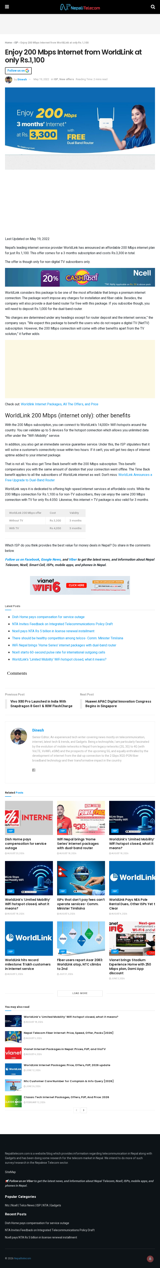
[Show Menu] (7, 7)
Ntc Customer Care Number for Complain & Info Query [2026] (69, 1081)
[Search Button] (153, 7)
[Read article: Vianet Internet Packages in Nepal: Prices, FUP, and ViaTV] (13, 1053)
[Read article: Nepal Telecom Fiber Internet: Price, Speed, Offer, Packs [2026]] (13, 1037)
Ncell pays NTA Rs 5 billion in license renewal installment (53, 631)
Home (8, 43)
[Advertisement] (80, 23)
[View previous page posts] (76, 1110)
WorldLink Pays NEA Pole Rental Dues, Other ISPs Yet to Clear (133, 904)
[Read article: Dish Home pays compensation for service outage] (29, 818)
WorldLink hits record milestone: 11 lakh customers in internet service (28, 964)
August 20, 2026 (15, 853)
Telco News (27, 1205)
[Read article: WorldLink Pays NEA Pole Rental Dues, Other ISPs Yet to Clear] (133, 878)
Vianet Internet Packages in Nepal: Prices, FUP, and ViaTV (65, 1049)
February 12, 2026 (35, 1102)
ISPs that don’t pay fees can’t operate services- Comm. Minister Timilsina (81, 904)
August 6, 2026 (67, 913)
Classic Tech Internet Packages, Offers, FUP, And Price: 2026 (66, 1097)
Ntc (7, 1205)
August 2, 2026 (15, 974)
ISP (16, 43)
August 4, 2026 (119, 913)
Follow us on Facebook (22, 559)
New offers (66, 79)
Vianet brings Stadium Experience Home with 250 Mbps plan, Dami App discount (130, 966)
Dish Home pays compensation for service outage (48, 617)
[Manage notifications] (150, 1259)
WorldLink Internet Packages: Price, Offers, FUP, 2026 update (67, 1065)
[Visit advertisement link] (80, 277)
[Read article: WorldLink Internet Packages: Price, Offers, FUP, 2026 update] (13, 1069)
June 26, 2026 (33, 1086)
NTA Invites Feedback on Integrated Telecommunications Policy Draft (62, 624)
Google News (51, 559)
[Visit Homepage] (80, 7)
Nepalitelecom (22, 1258)
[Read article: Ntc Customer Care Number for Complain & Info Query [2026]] (13, 1085)
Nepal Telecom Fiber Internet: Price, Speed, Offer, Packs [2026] (69, 1033)
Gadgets (55, 1205)
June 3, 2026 (118, 978)
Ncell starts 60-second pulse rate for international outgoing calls (58, 652)
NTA (45, 1205)
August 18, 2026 (67, 853)
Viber (73, 559)
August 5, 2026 (34, 1038)
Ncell (14, 1205)
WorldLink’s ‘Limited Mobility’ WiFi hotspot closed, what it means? (59, 659)
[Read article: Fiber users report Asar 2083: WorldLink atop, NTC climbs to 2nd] (81, 938)
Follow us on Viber (21, 1181)
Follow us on (16, 71)
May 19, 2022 (41, 79)
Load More (80, 993)
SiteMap (10, 1172)
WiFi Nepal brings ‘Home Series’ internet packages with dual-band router (64, 645)
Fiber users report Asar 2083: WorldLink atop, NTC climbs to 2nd (80, 964)
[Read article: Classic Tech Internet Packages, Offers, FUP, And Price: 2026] (13, 1101)
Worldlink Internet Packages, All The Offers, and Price (59, 404)
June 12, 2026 (33, 1070)
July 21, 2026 (66, 974)
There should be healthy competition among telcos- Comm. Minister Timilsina (67, 638)
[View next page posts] (84, 1110)
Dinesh (22, 79)
